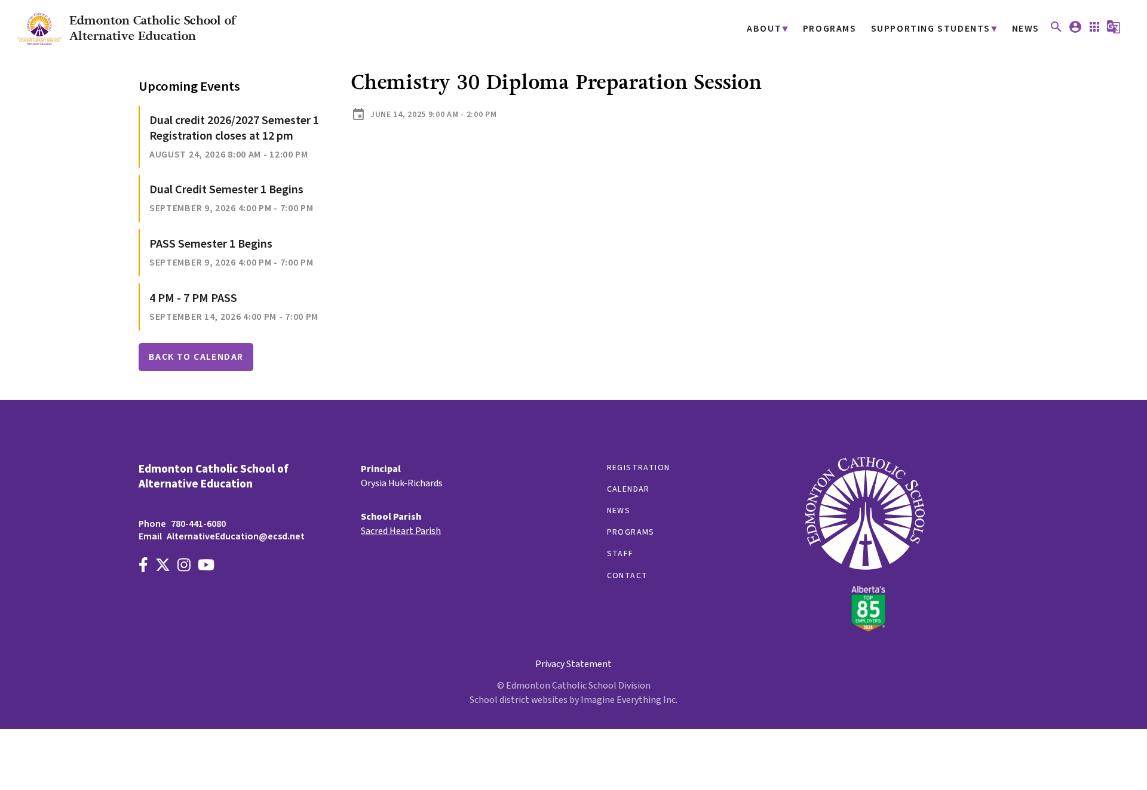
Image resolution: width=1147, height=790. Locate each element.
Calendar (628, 489)
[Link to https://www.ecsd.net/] (865, 628)
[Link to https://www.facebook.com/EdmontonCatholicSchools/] (143, 566)
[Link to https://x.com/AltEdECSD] (162, 566)
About (764, 29)
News (1025, 29)
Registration (638, 468)
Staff (620, 554)
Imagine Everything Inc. (629, 699)
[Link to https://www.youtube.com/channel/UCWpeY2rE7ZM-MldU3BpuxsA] (206, 566)
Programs (830, 29)
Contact (627, 576)
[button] (1056, 31)
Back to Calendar (196, 356)
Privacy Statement (573, 664)
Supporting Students (930, 29)
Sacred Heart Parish (401, 531)
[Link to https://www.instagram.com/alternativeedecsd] (184, 566)
